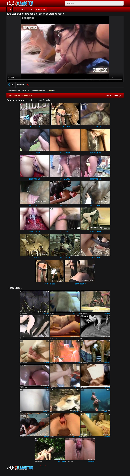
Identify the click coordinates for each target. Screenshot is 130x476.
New (15, 9)
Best (9, 9)
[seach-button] (122, 3)
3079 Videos (95, 231)
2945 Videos (49, 284)
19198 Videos (34, 127)
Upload (30, 9)
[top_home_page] (20, 3)
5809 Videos (34, 179)
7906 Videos (65, 153)
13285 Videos (65, 127)
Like (12, 85)
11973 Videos (95, 127)
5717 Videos (65, 179)
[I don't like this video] (28, 85)
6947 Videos (95, 153)
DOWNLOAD (40, 9)
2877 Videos (80, 284)
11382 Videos (34, 153)
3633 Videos (34, 231)
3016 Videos (95, 258)
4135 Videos (95, 205)
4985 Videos (34, 205)
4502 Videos (65, 205)
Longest (23, 9)
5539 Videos (95, 179)
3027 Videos (34, 258)
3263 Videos (65, 231)
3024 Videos (65, 258)
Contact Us (43, 466)
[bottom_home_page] (23, 468)
